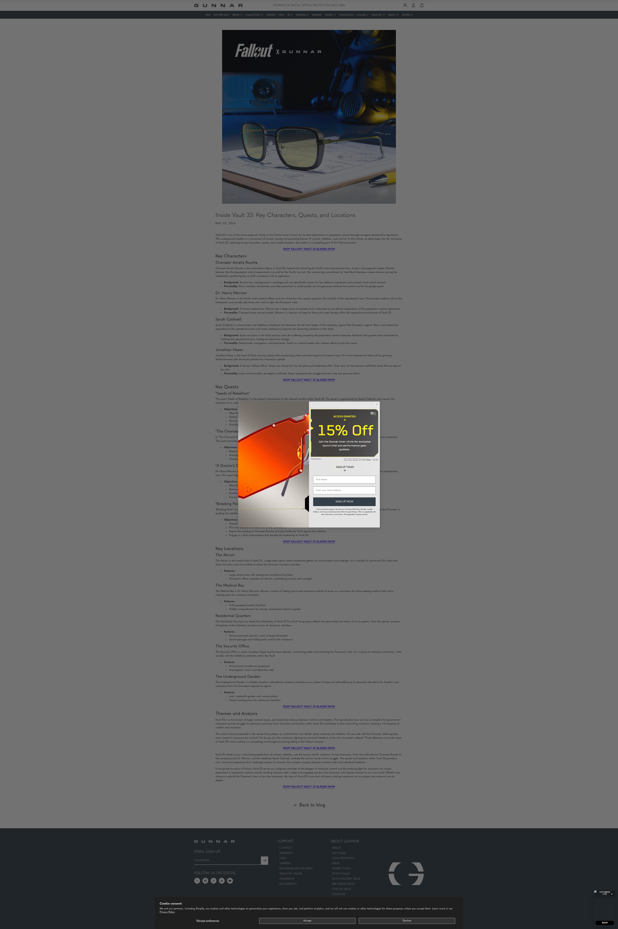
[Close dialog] (377, 404)
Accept (307, 921)
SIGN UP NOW (344, 501)
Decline (407, 921)
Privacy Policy (167, 912)
